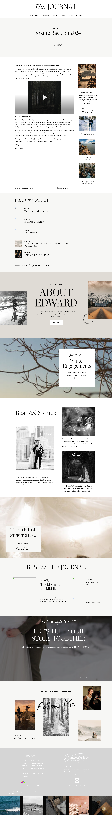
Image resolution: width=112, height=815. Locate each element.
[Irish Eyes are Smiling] (18, 221)
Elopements (27, 219)
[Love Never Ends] (18, 232)
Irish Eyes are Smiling (34, 221)
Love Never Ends (31, 232)
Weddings (56, 28)
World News (27, 230)
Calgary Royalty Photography (37, 254)
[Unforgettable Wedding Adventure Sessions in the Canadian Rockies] (18, 243)
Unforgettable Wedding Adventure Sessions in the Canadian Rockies (46, 244)
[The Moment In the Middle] (18, 210)
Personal (27, 252)
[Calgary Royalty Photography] (18, 254)
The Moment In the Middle (36, 211)
